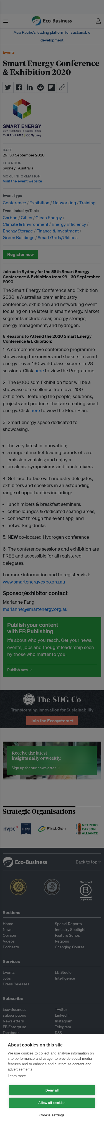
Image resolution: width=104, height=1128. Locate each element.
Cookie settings (52, 1115)
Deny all (52, 1090)
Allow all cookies (51, 1103)
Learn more (17, 1076)
